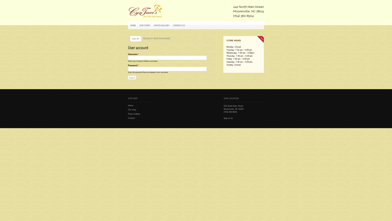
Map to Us (228, 118)
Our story (132, 110)
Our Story (144, 25)
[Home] (145, 11)
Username (133, 54)
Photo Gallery (161, 25)
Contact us (179, 25)
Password (133, 65)
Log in (135, 39)
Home (133, 25)
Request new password (156, 38)
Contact (131, 118)
